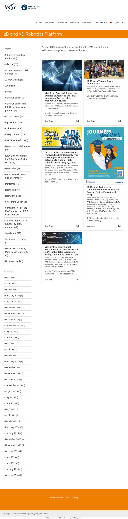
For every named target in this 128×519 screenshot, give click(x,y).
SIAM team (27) (13, 233)
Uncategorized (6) (14, 261)
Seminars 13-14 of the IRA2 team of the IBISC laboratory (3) (16, 211)
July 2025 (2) (11, 331)
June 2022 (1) (12, 463)
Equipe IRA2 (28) (13, 122)
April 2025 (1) (11, 349)
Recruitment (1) (13, 195)
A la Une (94, 89)
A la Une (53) (11, 64)
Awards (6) (10, 85)
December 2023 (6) (14, 439)
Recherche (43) (12, 189)
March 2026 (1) (12, 289)
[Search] (123, 22)
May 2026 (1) (11, 277)
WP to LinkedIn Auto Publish (54, 518)
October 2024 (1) (13, 379)
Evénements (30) (13, 128)
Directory (75, 498)
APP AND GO (43, 514)
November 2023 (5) (14, 445)
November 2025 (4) (14, 313)
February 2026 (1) (14, 295)
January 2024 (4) (13, 433)
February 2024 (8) (14, 427)
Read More (48, 121)
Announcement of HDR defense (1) (16, 72)
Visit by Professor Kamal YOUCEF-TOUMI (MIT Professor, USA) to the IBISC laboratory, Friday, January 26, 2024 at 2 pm (61, 251)
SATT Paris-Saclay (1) (16, 201)
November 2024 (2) (14, 373)
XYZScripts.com (77, 518)
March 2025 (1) (12, 355)
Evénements (62, 106)
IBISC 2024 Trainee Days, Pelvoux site (100, 82)
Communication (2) (14, 97)
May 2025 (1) (11, 343)
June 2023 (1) (12, 457)
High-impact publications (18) (17, 148)
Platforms (48, 108)
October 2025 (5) (13, 319)
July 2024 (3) (11, 397)
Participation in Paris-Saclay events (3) (15, 176)
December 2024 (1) (14, 367)
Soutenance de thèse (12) (15, 241)
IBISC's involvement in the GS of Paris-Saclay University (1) (16, 159)
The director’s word (56, 498)
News (67, 498)
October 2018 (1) (13, 475)
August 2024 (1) (13, 391)
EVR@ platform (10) (15, 134)
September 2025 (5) (15, 325)
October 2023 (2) (13, 451)
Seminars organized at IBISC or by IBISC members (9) (16, 224)
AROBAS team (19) (14, 79)
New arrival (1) (12, 168)
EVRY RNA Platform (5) (16, 140)
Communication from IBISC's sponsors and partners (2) (15, 107)
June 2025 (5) (12, 337)
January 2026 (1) (13, 301)
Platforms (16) (12, 183)
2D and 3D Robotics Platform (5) (15, 57)
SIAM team (56, 108)
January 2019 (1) (13, 469)
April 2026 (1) (11, 283)
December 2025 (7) (14, 307)
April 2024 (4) (11, 415)
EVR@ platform (72, 106)
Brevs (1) (9, 91)
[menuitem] (40, 22)
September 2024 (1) (15, 385)
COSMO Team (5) (14, 116)
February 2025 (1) (14, 361)
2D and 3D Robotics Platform (67, 104)
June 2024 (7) (12, 403)
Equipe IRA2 (54, 106)
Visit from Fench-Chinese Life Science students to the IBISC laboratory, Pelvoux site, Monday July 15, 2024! (61, 97)
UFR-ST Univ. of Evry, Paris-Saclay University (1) (16, 252)
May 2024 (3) (11, 409)
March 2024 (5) (12, 421)
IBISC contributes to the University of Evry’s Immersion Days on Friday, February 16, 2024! (103, 191)
